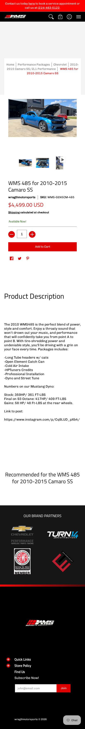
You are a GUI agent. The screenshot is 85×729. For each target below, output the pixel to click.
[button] (60, 16)
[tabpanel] (42, 377)
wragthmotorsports (21, 197)
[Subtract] (11, 234)
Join (63, 688)
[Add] (32, 234)
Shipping (14, 212)
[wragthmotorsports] (15, 16)
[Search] (51, 16)
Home (10, 64)
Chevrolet (60, 64)
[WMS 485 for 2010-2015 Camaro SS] (25, 162)
